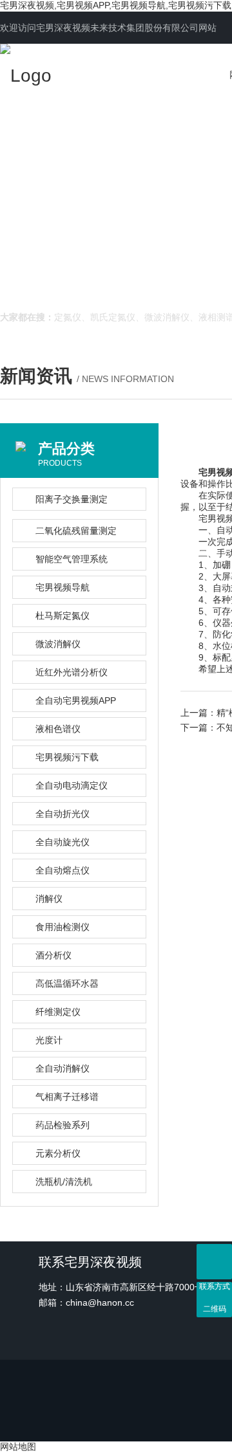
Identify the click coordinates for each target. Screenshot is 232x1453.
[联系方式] (214, 1261)
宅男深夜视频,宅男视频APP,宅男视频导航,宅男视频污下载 (115, 5)
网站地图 (18, 1446)
